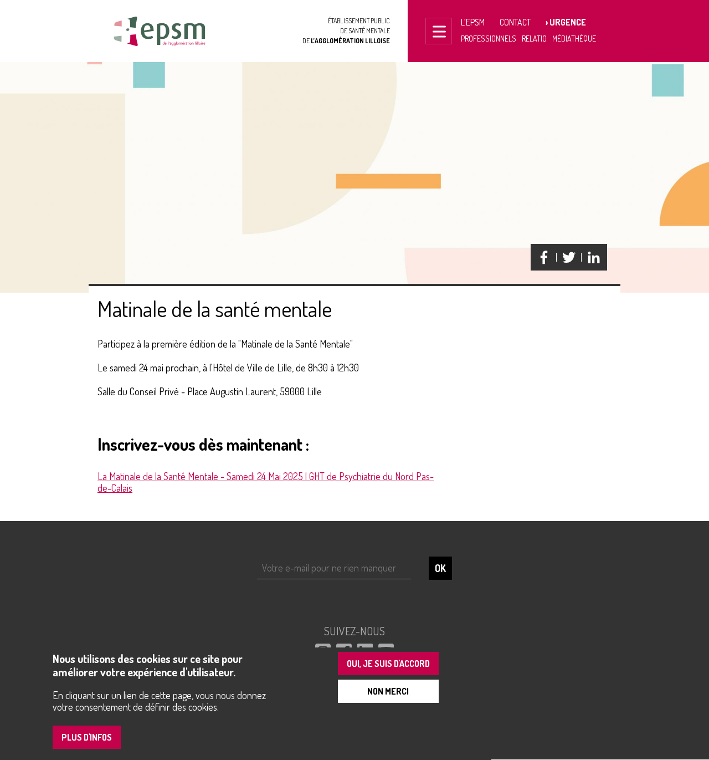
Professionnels (488, 38)
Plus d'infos (86, 737)
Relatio (534, 38)
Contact (515, 22)
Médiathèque (574, 38)
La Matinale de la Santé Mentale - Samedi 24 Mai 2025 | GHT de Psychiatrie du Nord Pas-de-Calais (265, 482)
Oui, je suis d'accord (388, 663)
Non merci (388, 691)
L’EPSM (473, 22)
